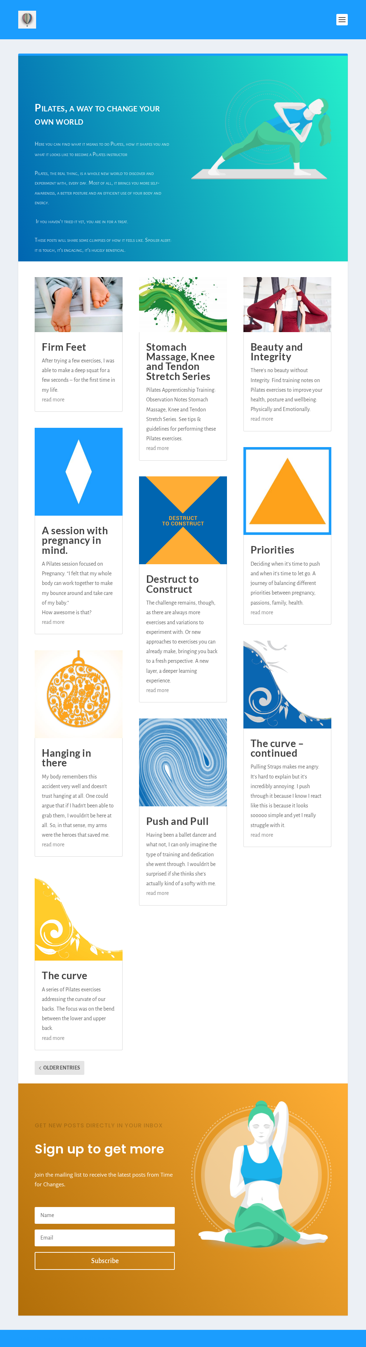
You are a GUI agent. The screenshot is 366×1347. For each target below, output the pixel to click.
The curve (65, 975)
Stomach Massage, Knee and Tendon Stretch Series (180, 361)
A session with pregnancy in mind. (75, 540)
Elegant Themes (57, 1338)
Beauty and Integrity (277, 351)
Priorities (273, 550)
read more (53, 399)
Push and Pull (177, 821)
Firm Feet (64, 347)
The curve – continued (277, 748)
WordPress (107, 1338)
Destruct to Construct (172, 584)
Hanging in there (66, 757)
